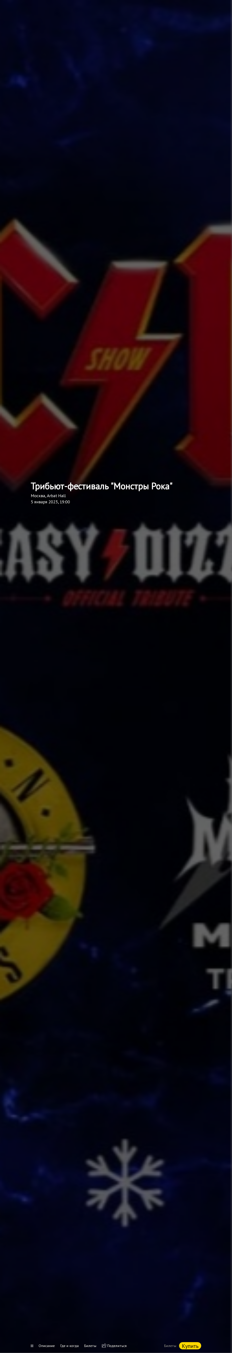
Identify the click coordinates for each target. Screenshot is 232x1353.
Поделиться (117, 1345)
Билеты (90, 1346)
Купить (190, 1345)
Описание (47, 1346)
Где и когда (69, 1346)
